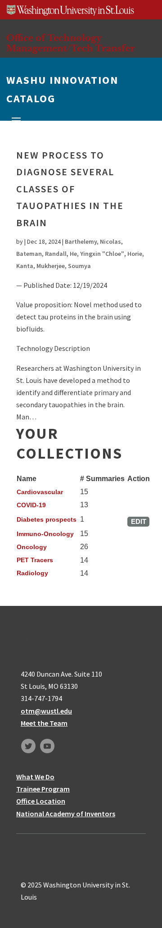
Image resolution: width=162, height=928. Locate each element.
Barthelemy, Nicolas (93, 241)
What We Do (35, 776)
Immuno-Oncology (45, 533)
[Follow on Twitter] (28, 746)
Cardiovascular (40, 492)
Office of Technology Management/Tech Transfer (70, 43)
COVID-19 (31, 505)
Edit (138, 521)
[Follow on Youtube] (47, 746)
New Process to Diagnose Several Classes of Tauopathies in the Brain (70, 189)
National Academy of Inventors (65, 813)
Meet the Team (44, 723)
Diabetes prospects (46, 519)
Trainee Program (43, 788)
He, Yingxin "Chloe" (97, 254)
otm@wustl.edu (46, 710)
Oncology (32, 546)
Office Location (40, 800)
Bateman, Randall (41, 254)
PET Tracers (35, 560)
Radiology (32, 573)
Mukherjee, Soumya (63, 266)
